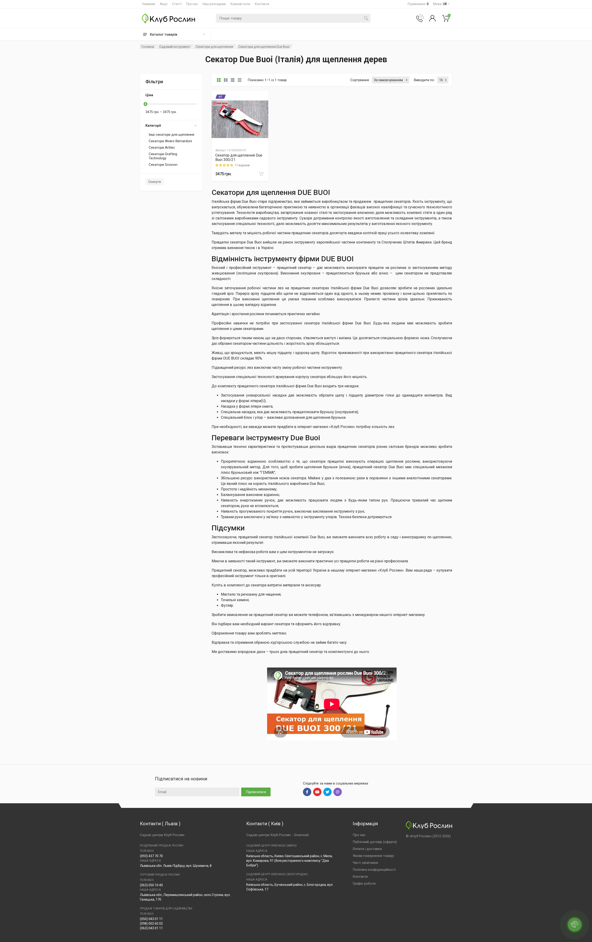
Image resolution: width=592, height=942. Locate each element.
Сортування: (360, 80)
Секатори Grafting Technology (163, 156)
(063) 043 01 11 (151, 928)
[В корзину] (261, 174)
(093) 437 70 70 (151, 856)
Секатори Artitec (162, 147)
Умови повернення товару (373, 856)
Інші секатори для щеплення (171, 134)
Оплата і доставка (367, 849)
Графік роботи (364, 883)
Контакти (262, 4)
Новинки (148, 4)
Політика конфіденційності (374, 870)
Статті (177, 4)
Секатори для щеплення (214, 47)
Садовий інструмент (174, 47)
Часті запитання (365, 863)
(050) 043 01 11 (151, 919)
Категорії (153, 125)
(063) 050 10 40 (151, 885)
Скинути (154, 182)
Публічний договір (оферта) (375, 842)
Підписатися (256, 792)
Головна (148, 47)
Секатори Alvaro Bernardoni (170, 141)
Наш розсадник (214, 4)
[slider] (145, 104)
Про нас (192, 4)
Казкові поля (240, 4)
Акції (163, 4)
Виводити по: (424, 80)
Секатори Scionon (163, 165)
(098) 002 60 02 (151, 923)
